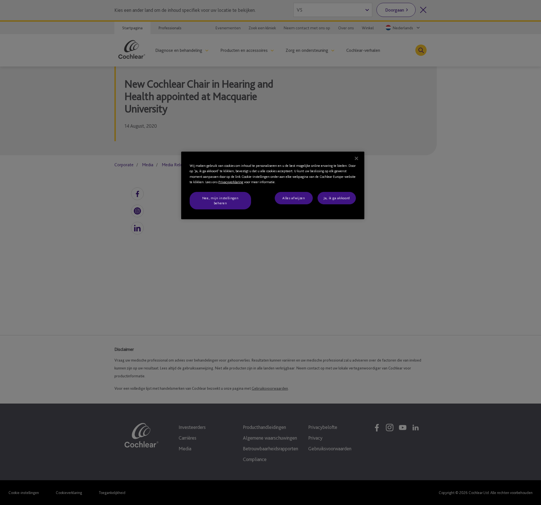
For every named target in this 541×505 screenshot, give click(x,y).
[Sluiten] (356, 158)
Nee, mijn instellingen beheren (220, 200)
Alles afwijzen (293, 198)
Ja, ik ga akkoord (336, 198)
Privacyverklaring (230, 182)
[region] (272, 186)
